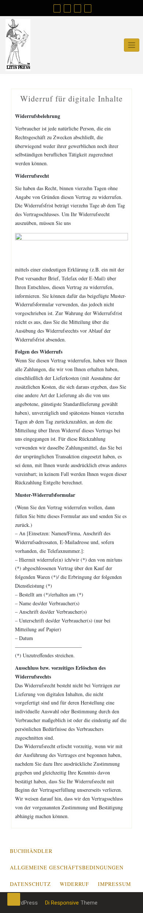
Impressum (114, 883)
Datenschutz (30, 883)
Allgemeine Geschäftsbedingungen (67, 867)
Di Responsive (61, 902)
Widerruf (74, 883)
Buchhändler (31, 850)
